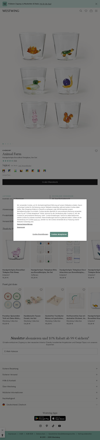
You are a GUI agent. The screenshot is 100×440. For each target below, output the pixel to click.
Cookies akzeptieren (59, 234)
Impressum (21, 227)
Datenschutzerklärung (24, 224)
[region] (50, 220)
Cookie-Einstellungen (40, 234)
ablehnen (37, 220)
